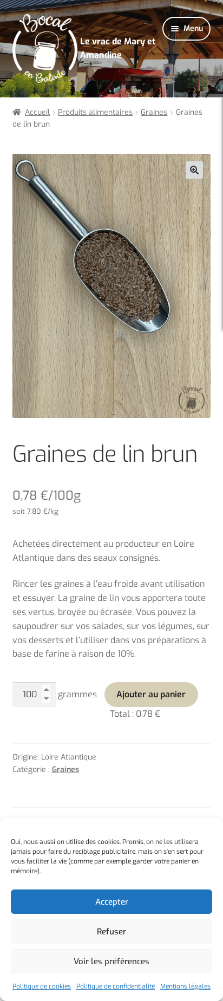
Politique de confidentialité (115, 986)
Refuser (111, 931)
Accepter (111, 902)
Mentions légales (185, 986)
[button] (194, 170)
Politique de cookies (41, 986)
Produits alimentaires (95, 112)
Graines (154, 112)
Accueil (37, 112)
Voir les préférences (111, 961)
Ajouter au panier (151, 694)
